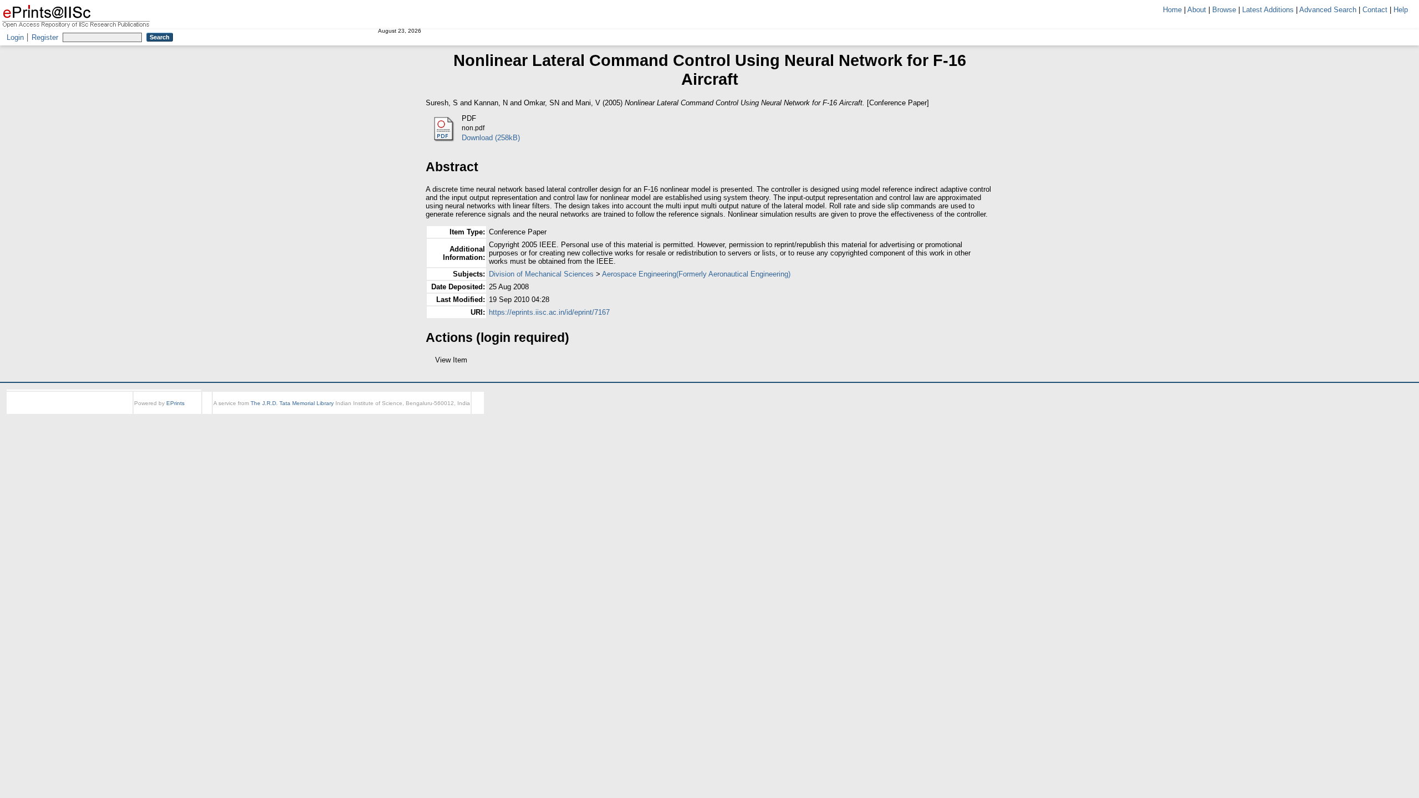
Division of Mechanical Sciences (541, 274)
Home (1172, 10)
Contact (1374, 10)
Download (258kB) (491, 138)
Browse (1224, 10)
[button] (432, 364)
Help (1401, 10)
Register (45, 37)
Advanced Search (1327, 10)
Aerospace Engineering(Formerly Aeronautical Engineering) (696, 274)
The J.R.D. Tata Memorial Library (292, 413)
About (1196, 10)
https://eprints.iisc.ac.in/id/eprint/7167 (549, 312)
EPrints (175, 413)
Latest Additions (1268, 10)
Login (15, 37)
